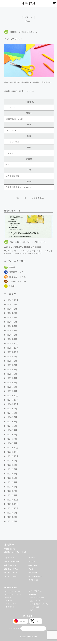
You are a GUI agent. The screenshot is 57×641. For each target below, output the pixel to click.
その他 (12, 286)
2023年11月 (13, 451)
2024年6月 (12, 421)
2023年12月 (13, 447)
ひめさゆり (10, 607)
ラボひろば (34, 607)
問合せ (31, 569)
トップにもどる (36, 197)
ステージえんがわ (17, 281)
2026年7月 (12, 313)
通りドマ (33, 610)
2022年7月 (12, 521)
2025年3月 (12, 382)
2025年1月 (12, 391)
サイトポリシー (34, 580)
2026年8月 (12, 308)
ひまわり (9, 600)
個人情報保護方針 (35, 576)
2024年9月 (12, 408)
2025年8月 (12, 360)
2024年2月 (12, 438)
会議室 (8, 597)
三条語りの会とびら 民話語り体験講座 (22, 246)
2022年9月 (12, 512)
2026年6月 (12, 317)
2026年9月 (12, 304)
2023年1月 (12, 495)
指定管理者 (32, 573)
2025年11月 (13, 347)
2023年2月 (12, 491)
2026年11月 (13, 300)
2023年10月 (13, 456)
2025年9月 (12, 356)
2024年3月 (12, 434)
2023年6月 (12, 473)
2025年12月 (13, 343)
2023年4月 (12, 482)
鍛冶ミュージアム (17, 276)
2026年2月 (12, 334)
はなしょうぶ (11, 604)
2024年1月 (12, 443)
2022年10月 (13, 508)
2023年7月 (12, 469)
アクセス (31, 561)
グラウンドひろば (37, 598)
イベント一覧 (20, 197)
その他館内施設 (10, 587)
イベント (31, 558)
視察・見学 (32, 565)
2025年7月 (12, 365)
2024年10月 (13, 404)
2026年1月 (12, 339)
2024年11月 (13, 399)
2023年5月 (12, 478)
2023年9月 (12, 460)
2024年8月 (12, 412)
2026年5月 (12, 321)
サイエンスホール (13, 591)
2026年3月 (12, 330)
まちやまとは (9, 558)
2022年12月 (13, 499)
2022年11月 (13, 504)
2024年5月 (12, 425)
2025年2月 (12, 386)
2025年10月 (13, 352)
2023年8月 (12, 465)
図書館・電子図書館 (12, 561)
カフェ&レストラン (11, 573)
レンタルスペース (11, 576)
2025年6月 (12, 369)
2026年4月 (12, 326)
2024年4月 (12, 430)
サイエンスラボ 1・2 (14, 594)
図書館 (12, 267)
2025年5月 (12, 373)
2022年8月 (12, 517)
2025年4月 (12, 378)
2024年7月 (12, 417)
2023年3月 (12, 486)
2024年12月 (13, 395)
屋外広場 (32, 594)
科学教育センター (17, 272)
